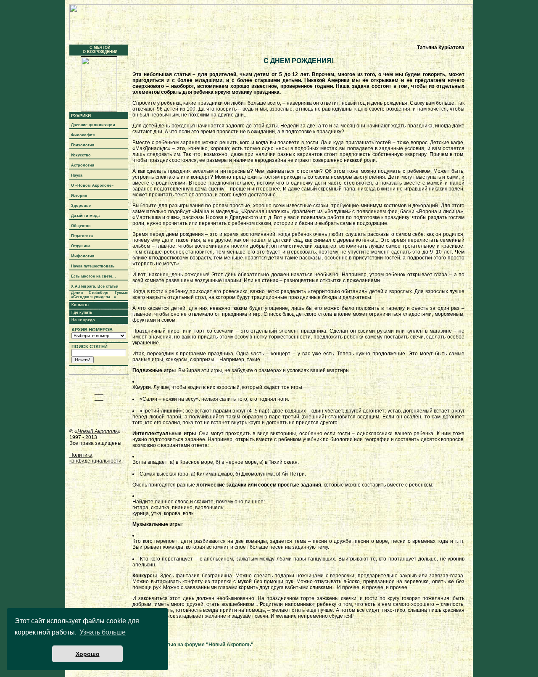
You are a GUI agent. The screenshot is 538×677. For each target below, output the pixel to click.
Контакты (80, 305)
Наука (76, 175)
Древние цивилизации (93, 125)
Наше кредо (83, 320)
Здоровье (81, 206)
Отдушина (80, 246)
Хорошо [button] (88, 654)
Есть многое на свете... (93, 276)
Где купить (81, 312)
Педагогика (82, 236)
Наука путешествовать (93, 266)
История (79, 195)
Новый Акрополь (97, 431)
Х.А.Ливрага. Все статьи (95, 286)
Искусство (81, 155)
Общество (81, 226)
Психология (82, 145)
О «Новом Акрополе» (92, 185)
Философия (83, 135)
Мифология (82, 256)
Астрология (82, 165)
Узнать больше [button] (102, 632)
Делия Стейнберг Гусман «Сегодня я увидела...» (99, 295)
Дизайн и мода (85, 216)
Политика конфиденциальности (95, 458)
